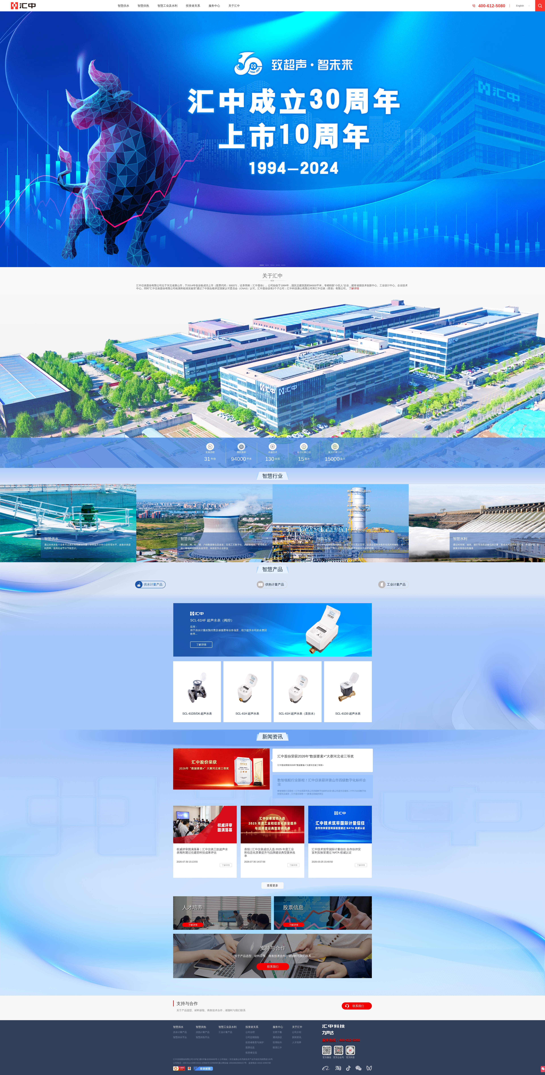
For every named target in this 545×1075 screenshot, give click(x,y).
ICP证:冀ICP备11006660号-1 (206, 1059)
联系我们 (272, 967)
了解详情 (192, 924)
